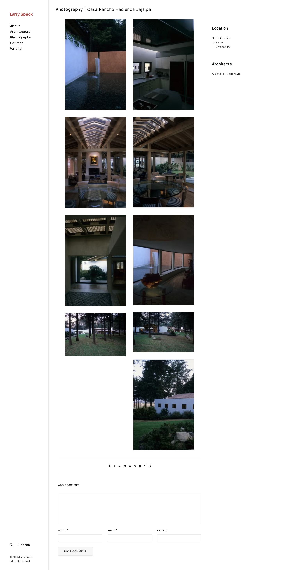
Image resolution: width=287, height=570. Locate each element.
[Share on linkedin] (129, 466)
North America (221, 38)
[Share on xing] (145, 466)
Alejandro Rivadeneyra (226, 73)
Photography (69, 9)
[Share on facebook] (109, 466)
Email (112, 530)
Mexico (218, 42)
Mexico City (222, 46)
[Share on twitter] (114, 466)
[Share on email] (150, 466)
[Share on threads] (119, 466)
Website (162, 530)
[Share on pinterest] (124, 466)
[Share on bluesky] (139, 466)
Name (63, 530)
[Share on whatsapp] (134, 466)
